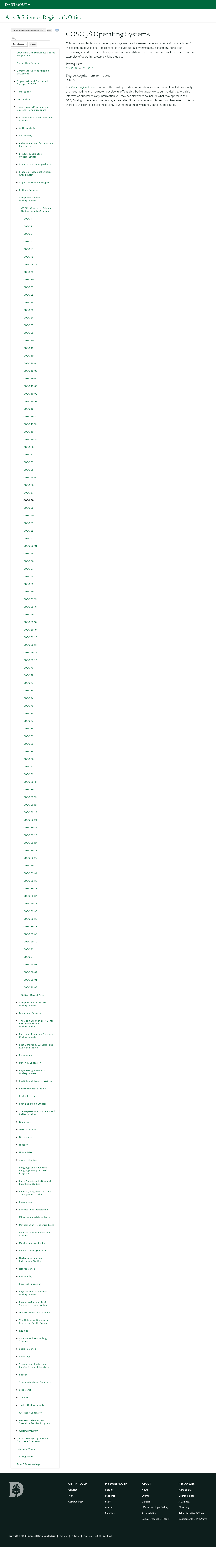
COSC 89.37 (30, 918)
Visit (70, 1495)
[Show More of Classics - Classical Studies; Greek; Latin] (16, 171)
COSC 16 (28, 256)
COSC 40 (29, 340)
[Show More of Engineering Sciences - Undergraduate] (16, 1070)
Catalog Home (25, 1456)
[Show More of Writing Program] (16, 1430)
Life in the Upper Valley (155, 1507)
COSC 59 (29, 507)
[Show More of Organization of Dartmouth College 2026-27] (14, 81)
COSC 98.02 (30, 972)
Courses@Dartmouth (84, 87)
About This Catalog (28, 63)
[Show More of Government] (16, 1137)
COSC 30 (29, 279)
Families (109, 1513)
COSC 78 (29, 728)
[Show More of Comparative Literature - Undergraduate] (16, 1002)
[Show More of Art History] (16, 135)
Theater (23, 1397)
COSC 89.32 (30, 880)
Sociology (25, 1356)
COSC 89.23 (30, 812)
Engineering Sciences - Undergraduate (32, 1072)
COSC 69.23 (30, 660)
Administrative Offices (191, 1513)
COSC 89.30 (30, 865)
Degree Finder (186, 1495)
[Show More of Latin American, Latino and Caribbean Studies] (16, 1181)
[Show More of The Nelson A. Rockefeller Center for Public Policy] (16, 1320)
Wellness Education (30, 1412)
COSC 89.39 (30, 934)
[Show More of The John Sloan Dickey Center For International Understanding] (16, 1020)
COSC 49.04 (30, 363)
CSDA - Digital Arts (32, 994)
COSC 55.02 (30, 477)
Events (145, 1495)
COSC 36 (29, 317)
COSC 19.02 (30, 264)
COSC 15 (28, 249)
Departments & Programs (193, 1519)
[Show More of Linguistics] (16, 1202)
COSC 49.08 (30, 386)
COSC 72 (28, 682)
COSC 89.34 (30, 896)
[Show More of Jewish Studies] (16, 1160)
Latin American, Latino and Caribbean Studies (35, 1182)
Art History (25, 135)
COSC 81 (28, 736)
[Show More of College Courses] (16, 190)
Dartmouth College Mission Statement (33, 72)
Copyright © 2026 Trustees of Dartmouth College (32, 1536)
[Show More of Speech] (16, 1374)
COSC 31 (28, 287)
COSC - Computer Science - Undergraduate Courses (37, 210)
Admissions (185, 1489)
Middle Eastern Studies (32, 1243)
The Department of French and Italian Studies (37, 1113)
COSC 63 (29, 538)
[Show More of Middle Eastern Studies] (16, 1243)
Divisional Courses (30, 1013)
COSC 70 (29, 667)
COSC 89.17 (30, 789)
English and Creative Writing (35, 1081)
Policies (75, 1536)
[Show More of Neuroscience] (16, 1268)
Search (33, 44)
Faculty (109, 1489)
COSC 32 (29, 294)
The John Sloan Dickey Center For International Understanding (37, 1023)
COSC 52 (29, 462)
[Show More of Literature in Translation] (16, 1209)
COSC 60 (29, 515)
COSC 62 (29, 530)
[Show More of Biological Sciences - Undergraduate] (16, 153)
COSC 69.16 (30, 606)
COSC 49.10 (30, 401)
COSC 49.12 (30, 416)
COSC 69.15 (30, 599)
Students (110, 1495)
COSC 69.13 (30, 591)
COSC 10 (28, 241)
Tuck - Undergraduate (32, 1405)
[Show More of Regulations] (14, 91)
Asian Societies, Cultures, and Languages (36, 145)
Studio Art (25, 1389)
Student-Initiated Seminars (35, 1382)
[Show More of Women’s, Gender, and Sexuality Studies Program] (16, 1420)
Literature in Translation (33, 1209)
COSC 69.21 (30, 644)
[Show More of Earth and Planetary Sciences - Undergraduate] (16, 1034)
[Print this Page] (57, 30)
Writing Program (28, 1430)
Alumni (109, 1507)
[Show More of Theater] (16, 1397)
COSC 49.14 (30, 431)
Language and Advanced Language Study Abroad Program (33, 1170)
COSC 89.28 (30, 850)
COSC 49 (29, 355)
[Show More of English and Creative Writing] (16, 1081)
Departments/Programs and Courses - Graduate (33, 1440)
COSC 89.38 (30, 926)
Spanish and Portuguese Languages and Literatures (34, 1366)
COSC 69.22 (30, 652)
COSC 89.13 (30, 781)
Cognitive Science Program (34, 182)
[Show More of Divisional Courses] (16, 1013)
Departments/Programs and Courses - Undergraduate (33, 108)
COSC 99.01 (30, 979)
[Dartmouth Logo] (17, 4)
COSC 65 (29, 553)
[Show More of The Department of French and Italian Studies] (16, 1111)
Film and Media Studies (33, 1103)
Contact (72, 1489)
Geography (25, 1122)
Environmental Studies (32, 1088)
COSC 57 (29, 492)
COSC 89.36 (30, 911)
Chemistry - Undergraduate (35, 164)
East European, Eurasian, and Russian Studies (36, 1046)
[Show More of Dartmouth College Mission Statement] (14, 70)
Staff (107, 1501)
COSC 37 (29, 325)
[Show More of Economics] (16, 1055)
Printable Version (27, 1449)
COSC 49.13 (30, 424)
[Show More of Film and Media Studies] (16, 1103)
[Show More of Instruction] (14, 99)
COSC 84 (29, 751)
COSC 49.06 (30, 370)
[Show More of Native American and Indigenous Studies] (16, 1258)
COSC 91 (28, 949)
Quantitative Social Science (35, 1312)
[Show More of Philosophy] (16, 1276)
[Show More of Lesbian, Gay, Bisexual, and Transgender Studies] (16, 1191)
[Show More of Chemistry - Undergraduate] (16, 164)
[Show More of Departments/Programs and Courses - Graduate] (14, 1438)
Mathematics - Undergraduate (36, 1224)
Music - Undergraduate (32, 1250)
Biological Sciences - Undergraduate (31, 155)
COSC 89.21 (30, 804)
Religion (24, 1330)
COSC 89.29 (30, 857)
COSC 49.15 (30, 439)
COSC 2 (28, 226)
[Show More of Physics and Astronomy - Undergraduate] (16, 1291)
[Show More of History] (16, 1144)
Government (26, 1137)
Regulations (24, 91)
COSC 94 (29, 956)
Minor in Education (30, 1062)
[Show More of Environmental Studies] (16, 1088)
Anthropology (27, 128)
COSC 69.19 (30, 629)
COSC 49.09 (30, 393)
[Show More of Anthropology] (16, 128)
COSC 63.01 (30, 545)
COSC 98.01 (30, 964)
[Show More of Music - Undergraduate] (16, 1250)
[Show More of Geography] (16, 1122)
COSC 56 (29, 485)
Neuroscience (27, 1268)
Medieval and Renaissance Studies (34, 1234)
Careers (146, 1501)
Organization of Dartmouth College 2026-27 (32, 83)
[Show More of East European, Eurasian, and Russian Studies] (16, 1044)
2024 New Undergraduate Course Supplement (36, 54)
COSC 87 (29, 766)
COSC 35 (29, 310)
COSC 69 (29, 584)
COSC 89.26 (30, 835)
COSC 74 (29, 698)
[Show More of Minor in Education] (16, 1062)
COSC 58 (29, 500)
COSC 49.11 (30, 408)
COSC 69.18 (30, 622)
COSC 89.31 (30, 873)
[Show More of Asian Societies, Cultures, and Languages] (16, 143)
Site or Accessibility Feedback (98, 1536)
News (145, 1489)
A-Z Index (184, 1501)
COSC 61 (28, 523)
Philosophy (25, 1276)
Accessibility (149, 1513)
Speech (23, 1374)
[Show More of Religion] (16, 1330)
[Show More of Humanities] (16, 1152)
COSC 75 (29, 705)
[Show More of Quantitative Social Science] (16, 1312)
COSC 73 (29, 690)
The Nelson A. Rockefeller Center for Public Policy (34, 1322)
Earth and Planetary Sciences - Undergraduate (37, 1036)
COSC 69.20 (30, 637)
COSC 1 (28, 218)
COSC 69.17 (30, 614)
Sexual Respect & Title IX (156, 1519)
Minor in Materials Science (34, 1217)
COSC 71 (28, 675)
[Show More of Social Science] (16, 1348)
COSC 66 (29, 561)
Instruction (23, 99)
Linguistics (25, 1202)
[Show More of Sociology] (16, 1356)
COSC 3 (28, 233)
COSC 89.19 (30, 797)
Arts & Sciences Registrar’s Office (43, 17)
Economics (25, 1055)
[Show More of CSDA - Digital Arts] (19, 995)
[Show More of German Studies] (16, 1129)
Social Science (27, 1348)
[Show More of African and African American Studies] (16, 117)
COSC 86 (29, 759)
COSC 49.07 (30, 378)
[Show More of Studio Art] (16, 1389)
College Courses (28, 190)
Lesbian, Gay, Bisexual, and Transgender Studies (35, 1193)
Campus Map (75, 1501)
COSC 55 (29, 469)
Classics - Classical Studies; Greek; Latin (35, 173)
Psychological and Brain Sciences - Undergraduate (34, 1304)
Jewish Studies (28, 1160)
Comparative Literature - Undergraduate (33, 1004)
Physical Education (30, 1283)
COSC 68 (29, 576)
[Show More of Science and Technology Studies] (16, 1338)
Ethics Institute (28, 1096)
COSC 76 (29, 713)
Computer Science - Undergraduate (30, 199)
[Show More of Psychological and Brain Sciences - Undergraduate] (16, 1302)
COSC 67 (29, 568)
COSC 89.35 (30, 903)
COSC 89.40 (30, 941)
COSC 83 (29, 743)
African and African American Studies (36, 119)
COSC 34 (29, 302)
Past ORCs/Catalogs (28, 1464)
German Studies (28, 1129)
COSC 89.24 (30, 819)
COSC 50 (29, 447)
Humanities (25, 1152)
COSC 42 (29, 348)
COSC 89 (29, 774)
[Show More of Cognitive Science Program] (16, 182)
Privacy (63, 1536)
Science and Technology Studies (33, 1340)
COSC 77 (28, 720)
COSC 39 (29, 332)
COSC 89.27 (30, 842)
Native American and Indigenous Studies (31, 1260)
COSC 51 (28, 454)
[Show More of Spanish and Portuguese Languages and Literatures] (16, 1364)
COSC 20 (29, 272)
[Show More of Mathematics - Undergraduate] (16, 1225)
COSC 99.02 (30, 987)
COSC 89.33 (30, 888)
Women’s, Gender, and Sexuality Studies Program (34, 1422)
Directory (184, 1507)
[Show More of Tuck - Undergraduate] (16, 1405)
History (23, 1144)
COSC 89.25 (30, 827)
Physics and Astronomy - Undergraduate (33, 1293)
